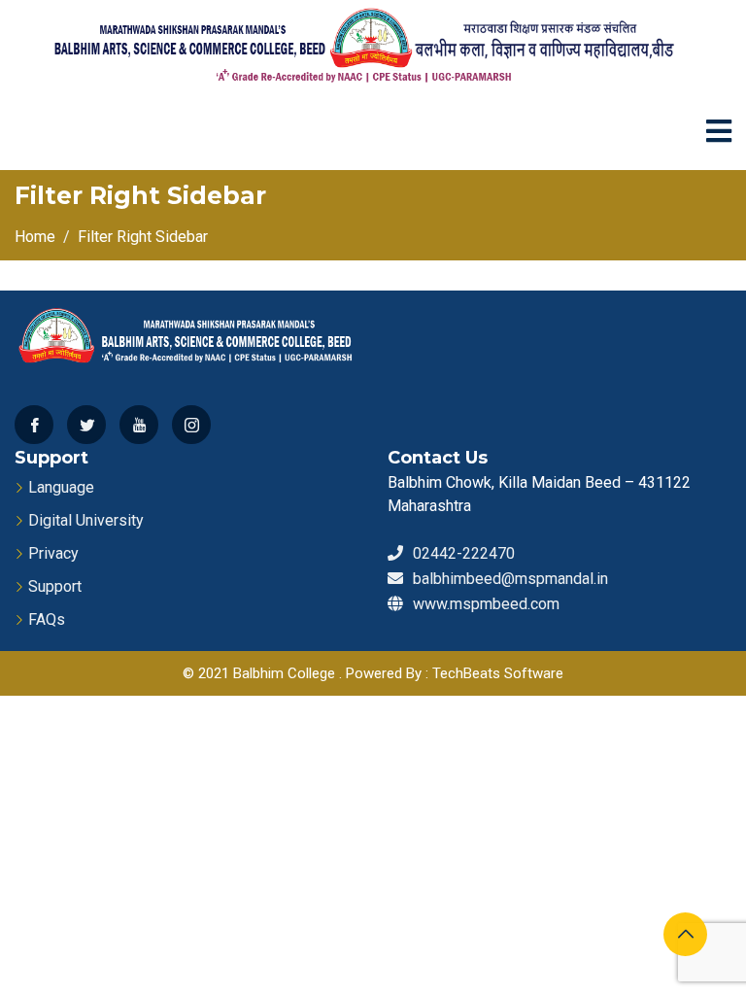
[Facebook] (34, 424)
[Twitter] (86, 424)
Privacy (53, 553)
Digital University (86, 520)
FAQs (46, 619)
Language (61, 487)
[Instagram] (191, 424)
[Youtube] (138, 424)
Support (55, 586)
